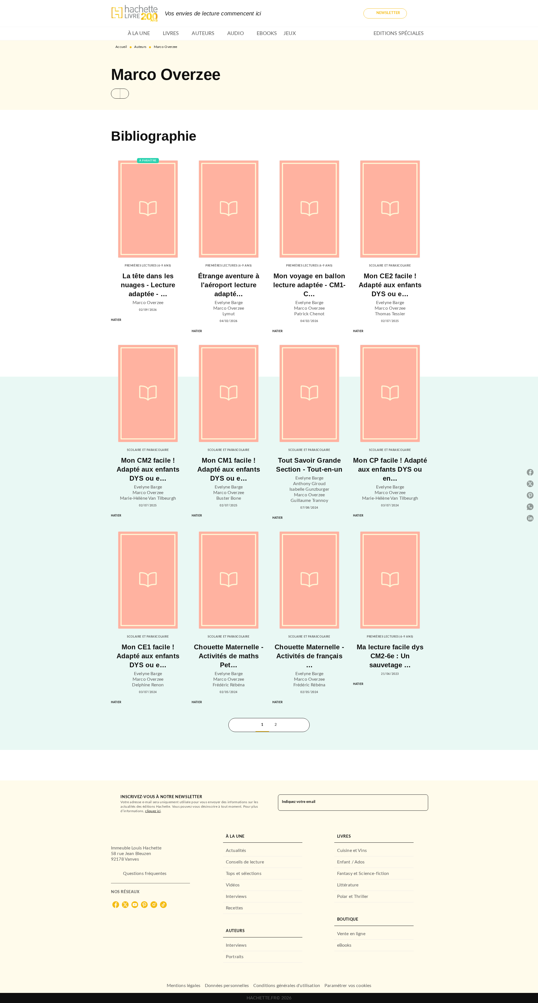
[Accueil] (134, 13)
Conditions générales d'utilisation (286, 985)
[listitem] (115, 904)
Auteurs (140, 46)
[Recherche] (420, 13)
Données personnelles (227, 985)
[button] (385, 13)
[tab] (117, 33)
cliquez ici (153, 811)
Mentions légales (183, 985)
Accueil (121, 46)
